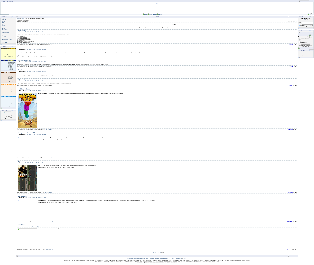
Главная (18, 18)
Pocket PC (185, 258)
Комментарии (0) (48, 129)
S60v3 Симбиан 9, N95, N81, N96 (142, 258)
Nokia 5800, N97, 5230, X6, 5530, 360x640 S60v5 (160, 258)
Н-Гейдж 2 (172, 258)
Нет (301, 41)
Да (300, 39)
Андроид (177, 258)
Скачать (22, 18)
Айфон (180, 258)
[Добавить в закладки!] (309, 14)
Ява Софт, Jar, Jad (131, 258)
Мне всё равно (303, 42)
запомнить (302, 25)
